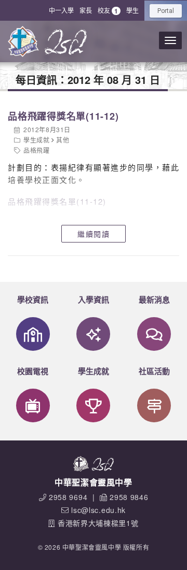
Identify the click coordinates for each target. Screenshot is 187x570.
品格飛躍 (36, 150)
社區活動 (154, 371)
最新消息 (154, 299)
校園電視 (32, 371)
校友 (108, 11)
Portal (165, 11)
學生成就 (36, 139)
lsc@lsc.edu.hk (98, 510)
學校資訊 (32, 299)
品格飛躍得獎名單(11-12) (63, 116)
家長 (85, 10)
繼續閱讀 (93, 234)
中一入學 (61, 10)
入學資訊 (93, 299)
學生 (132, 10)
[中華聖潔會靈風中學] (23, 41)
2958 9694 (68, 497)
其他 (62, 139)
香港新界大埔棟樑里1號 (98, 523)
